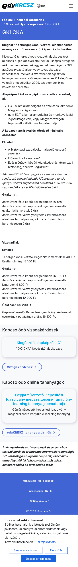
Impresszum (36, 491)
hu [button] (43, 5)
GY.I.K (48, 491)
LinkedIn (31, 480)
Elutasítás (56, 550)
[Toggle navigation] (71, 6)
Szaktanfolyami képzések (24, 24)
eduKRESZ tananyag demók (29, 432)
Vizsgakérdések (20, 367)
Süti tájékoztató (39, 501)
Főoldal (7, 20)
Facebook (47, 480)
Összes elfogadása (38, 558)
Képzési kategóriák (30, 20)
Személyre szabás (25, 550)
